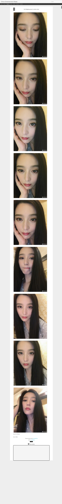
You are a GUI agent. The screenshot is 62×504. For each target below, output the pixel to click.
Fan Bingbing (33, 439)
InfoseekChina (35, 438)
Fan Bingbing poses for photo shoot (31, 9)
